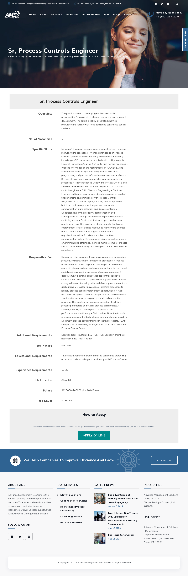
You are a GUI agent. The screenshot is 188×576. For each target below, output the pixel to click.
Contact (129, 14)
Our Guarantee (91, 14)
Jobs (107, 14)
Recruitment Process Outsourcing (72, 508)
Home (32, 14)
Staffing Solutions (70, 494)
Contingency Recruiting (73, 500)
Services (56, 14)
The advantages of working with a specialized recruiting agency (123, 498)
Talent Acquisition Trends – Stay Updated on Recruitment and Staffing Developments (123, 519)
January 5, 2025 (115, 506)
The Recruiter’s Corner (121, 534)
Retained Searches (71, 522)
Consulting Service (71, 516)
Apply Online (94, 435)
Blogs (117, 14)
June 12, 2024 (114, 528)
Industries (72, 14)
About (44, 14)
